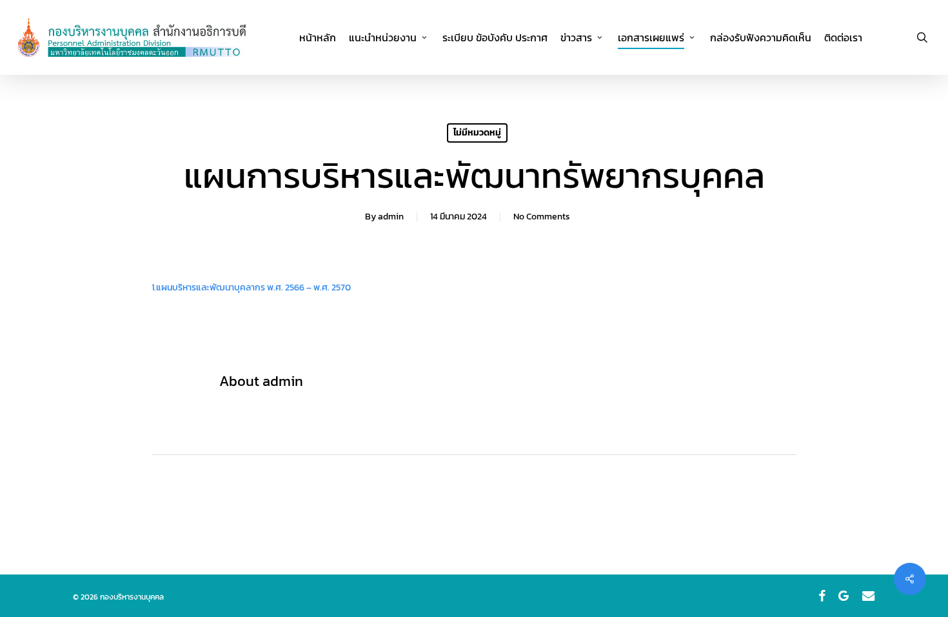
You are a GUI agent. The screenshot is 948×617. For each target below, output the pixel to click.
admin (391, 216)
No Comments (541, 216)
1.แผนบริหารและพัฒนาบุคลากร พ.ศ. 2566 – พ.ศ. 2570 (251, 287)
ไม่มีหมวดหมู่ (477, 132)
